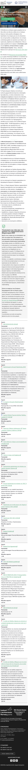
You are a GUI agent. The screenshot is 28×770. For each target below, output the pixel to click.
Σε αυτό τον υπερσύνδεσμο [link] (9, 300)
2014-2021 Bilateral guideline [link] (10, 561)
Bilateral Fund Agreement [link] (9, 546)
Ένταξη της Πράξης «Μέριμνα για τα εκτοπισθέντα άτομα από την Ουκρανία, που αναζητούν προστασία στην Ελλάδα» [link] (14, 664)
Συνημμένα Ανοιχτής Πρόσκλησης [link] (12, 402)
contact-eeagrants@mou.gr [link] (8, 739)
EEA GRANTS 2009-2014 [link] (6, 749)
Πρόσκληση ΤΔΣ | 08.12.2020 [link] (11, 518)
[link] (6, 4)
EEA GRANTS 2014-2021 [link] (6, 747)
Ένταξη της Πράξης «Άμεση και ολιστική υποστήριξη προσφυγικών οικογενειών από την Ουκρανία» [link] (14, 623)
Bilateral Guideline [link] (8, 531)
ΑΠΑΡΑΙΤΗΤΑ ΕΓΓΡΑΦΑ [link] (9, 23)
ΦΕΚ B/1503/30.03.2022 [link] (9, 607)
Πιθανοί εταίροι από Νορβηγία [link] (11, 455)
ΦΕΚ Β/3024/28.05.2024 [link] (9, 324)
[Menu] (26, 7)
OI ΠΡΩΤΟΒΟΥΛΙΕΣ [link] (8, 18)
